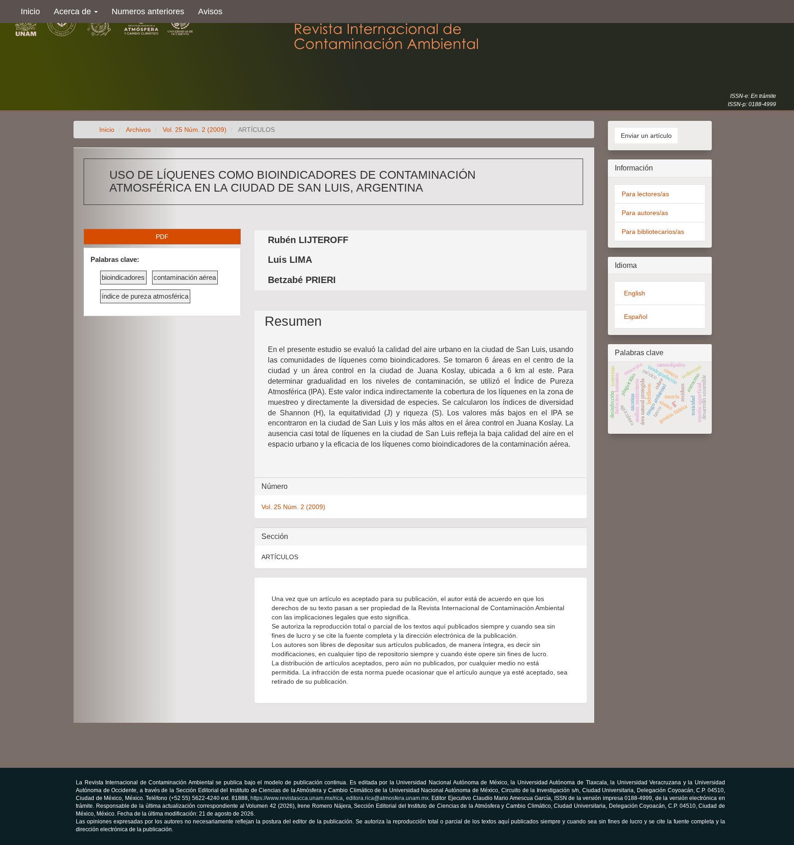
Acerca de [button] (73, 11)
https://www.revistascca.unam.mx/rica (296, 798)
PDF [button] (162, 236)
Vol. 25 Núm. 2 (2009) (195, 129)
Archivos (138, 129)
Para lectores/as (645, 194)
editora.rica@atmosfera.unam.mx (387, 798)
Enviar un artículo (646, 135)
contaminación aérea (184, 277)
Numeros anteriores (148, 11)
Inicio (30, 11)
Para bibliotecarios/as (653, 231)
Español (635, 316)
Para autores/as (645, 212)
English (634, 293)
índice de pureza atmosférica (145, 296)
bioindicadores (123, 277)
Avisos (210, 11)
